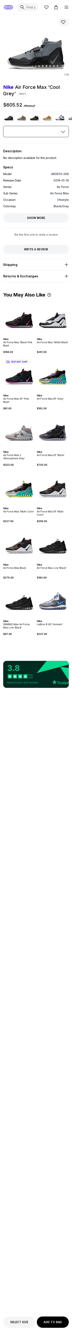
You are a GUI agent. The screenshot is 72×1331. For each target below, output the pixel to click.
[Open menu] (66, 7)
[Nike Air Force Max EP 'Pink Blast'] (19, 374)
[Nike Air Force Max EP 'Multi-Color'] (53, 487)
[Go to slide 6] (23, 561)
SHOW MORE (36, 218)
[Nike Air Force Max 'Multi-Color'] (19, 487)
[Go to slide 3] (20, 335)
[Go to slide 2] (19, 335)
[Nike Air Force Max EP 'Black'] (53, 430)
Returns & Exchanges (20, 276)
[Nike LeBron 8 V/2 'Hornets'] (53, 599)
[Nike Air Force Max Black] (19, 543)
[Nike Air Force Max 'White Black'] (60, 117)
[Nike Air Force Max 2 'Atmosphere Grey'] (19, 430)
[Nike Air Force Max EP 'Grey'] (53, 374)
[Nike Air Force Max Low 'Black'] (53, 543)
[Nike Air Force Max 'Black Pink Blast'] (19, 317)
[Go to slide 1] (17, 335)
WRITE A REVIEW (36, 249)
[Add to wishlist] (63, 22)
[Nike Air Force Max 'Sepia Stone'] (21, 117)
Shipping (10, 265)
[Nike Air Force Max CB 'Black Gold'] (34, 117)
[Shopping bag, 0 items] (56, 7)
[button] (49, 294)
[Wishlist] (46, 7)
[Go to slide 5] (21, 561)
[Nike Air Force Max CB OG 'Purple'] (8, 117)
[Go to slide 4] (54, 335)
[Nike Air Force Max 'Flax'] (47, 117)
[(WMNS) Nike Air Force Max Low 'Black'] (19, 599)
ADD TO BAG (53, 1322)
